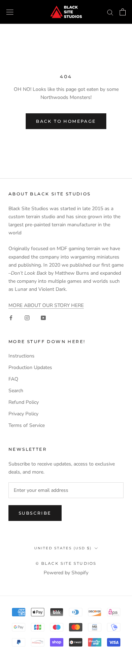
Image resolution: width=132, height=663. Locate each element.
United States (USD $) (63, 548)
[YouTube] (43, 317)
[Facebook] (10, 317)
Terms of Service (26, 425)
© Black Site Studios (66, 563)
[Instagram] (27, 317)
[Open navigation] (9, 12)
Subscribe (35, 513)
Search (15, 390)
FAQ (13, 379)
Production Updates (30, 367)
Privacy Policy (23, 413)
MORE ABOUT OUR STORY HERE (46, 305)
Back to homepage (66, 121)
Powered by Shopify (66, 572)
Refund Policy (23, 402)
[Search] (110, 12)
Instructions (21, 356)
